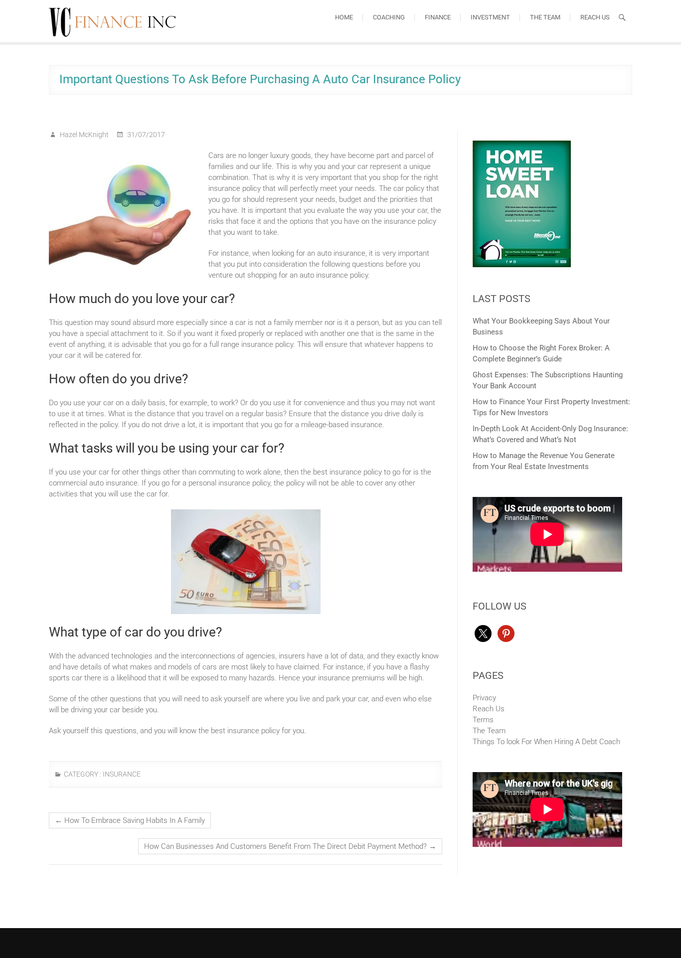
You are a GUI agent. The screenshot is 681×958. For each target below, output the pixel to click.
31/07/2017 (145, 135)
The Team (545, 17)
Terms (483, 719)
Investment (490, 17)
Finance (438, 17)
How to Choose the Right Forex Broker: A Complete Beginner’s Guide (541, 353)
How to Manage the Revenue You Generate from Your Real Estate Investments (544, 461)
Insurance (122, 774)
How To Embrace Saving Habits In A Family (130, 820)
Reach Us (595, 17)
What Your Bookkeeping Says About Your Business (541, 326)
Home (344, 17)
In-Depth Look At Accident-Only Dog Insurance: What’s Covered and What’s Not (550, 434)
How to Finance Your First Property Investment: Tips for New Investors (551, 407)
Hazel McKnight (83, 135)
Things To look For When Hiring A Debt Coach (546, 741)
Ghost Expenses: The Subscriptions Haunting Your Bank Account (548, 380)
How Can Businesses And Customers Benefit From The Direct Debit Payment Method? (290, 846)
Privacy (484, 697)
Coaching (389, 17)
